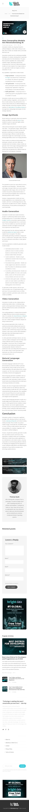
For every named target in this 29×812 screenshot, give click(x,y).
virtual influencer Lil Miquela (20, 316)
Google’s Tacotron (6, 220)
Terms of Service (10, 752)
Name (6, 558)
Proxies (18, 469)
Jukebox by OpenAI (12, 232)
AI (9, 13)
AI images (7, 77)
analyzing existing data (11, 421)
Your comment (9, 543)
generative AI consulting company (17, 107)
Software (11, 460)
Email (6, 566)
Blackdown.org (14, 808)
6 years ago (9, 672)
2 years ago (10, 45)
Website (7, 575)
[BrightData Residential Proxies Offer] (14, 788)
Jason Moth (4, 672)
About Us (8, 739)
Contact (7, 746)
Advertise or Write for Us (11, 742)
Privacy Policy (9, 749)
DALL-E (19, 120)
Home (6, 13)
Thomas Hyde (5, 45)
